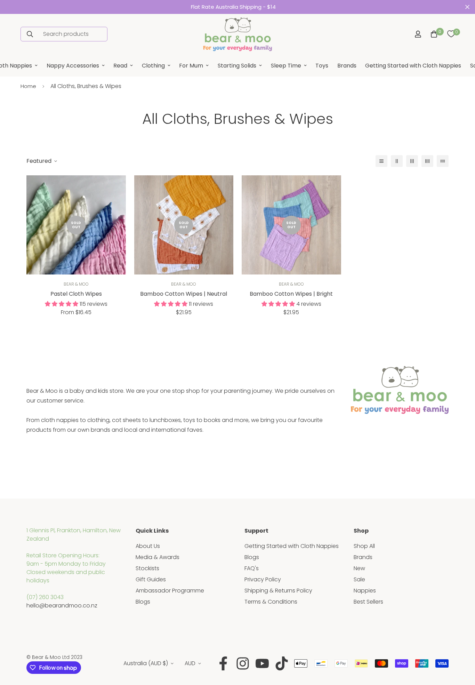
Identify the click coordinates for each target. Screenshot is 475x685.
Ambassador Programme (170, 591)
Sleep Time (286, 66)
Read (120, 66)
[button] (432, 34)
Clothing (153, 66)
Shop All (364, 546)
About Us (148, 546)
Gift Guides (151, 579)
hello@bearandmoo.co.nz (61, 606)
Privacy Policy (262, 579)
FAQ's (251, 568)
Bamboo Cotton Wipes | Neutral (183, 294)
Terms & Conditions (270, 602)
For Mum (191, 66)
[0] (451, 34)
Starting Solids (237, 66)
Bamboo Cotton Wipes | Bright (291, 294)
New (359, 568)
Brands (346, 66)
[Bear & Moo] (237, 34)
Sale (359, 579)
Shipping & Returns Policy (278, 591)
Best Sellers (368, 602)
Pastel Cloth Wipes (76, 294)
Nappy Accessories (73, 66)
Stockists (147, 568)
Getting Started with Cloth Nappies (413, 66)
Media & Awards (157, 557)
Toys (321, 66)
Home (28, 86)
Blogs (143, 602)
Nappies (365, 591)
